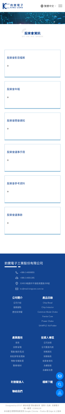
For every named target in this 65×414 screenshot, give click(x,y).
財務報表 (48, 356)
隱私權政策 (35, 406)
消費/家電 (17, 347)
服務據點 (17, 307)
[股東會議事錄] (32, 220)
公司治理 (48, 343)
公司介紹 (17, 303)
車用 (17, 343)
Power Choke (48, 321)
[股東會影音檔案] (32, 63)
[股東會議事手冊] (32, 157)
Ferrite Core (47, 316)
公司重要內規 (48, 347)
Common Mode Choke (48, 312)
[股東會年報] (32, 94)
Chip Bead (47, 303)
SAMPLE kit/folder (48, 326)
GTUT (19, 406)
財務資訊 (48, 352)
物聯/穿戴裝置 (17, 361)
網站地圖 (26, 406)
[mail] (59, 376)
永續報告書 (48, 370)
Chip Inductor (48, 307)
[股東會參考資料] (32, 189)
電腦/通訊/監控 (17, 352)
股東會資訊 (39, 36)
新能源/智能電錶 (17, 356)
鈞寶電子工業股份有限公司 (24, 263)
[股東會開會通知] (32, 126)
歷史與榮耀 (17, 312)
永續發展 (48, 365)
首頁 (23, 36)
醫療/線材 (17, 365)
